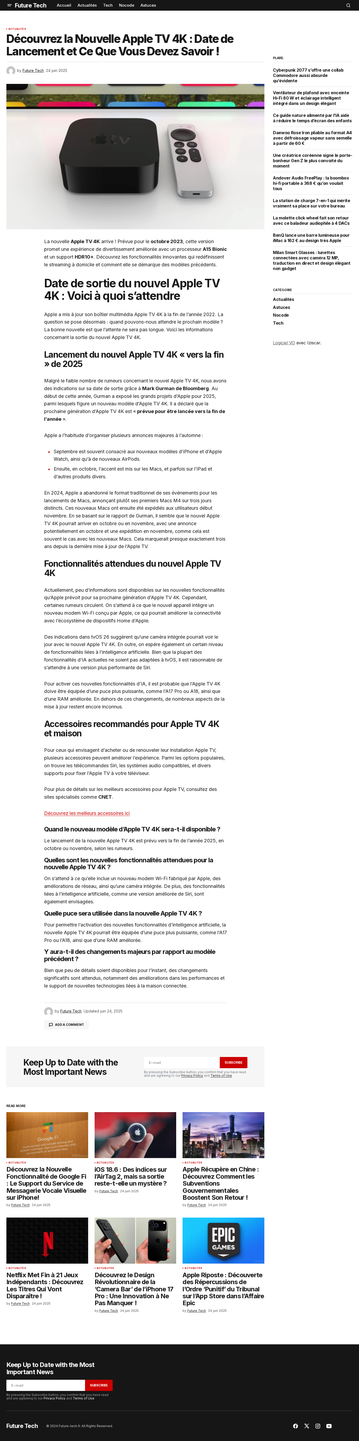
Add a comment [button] (69, 1025)
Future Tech (30, 5)
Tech (278, 323)
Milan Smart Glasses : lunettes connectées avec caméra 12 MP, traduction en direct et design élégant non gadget (311, 260)
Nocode (281, 315)
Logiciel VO (284, 342)
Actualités (17, 29)
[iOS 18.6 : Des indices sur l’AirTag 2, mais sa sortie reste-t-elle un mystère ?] (135, 1135)
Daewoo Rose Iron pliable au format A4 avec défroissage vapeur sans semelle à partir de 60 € (312, 138)
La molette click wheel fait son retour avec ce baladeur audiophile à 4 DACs (311, 220)
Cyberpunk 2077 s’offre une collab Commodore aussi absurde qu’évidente (308, 75)
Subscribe (234, 1062)
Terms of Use (221, 1075)
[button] (9, 5)
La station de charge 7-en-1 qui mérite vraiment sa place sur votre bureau (311, 203)
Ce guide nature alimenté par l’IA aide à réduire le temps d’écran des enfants (312, 118)
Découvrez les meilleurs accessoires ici (87, 813)
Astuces (281, 307)
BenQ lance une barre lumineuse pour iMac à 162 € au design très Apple (311, 237)
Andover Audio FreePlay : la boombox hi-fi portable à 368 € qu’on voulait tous (311, 183)
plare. (278, 58)
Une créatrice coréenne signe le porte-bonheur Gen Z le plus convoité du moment (312, 161)
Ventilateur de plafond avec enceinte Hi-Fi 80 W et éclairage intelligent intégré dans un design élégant (311, 98)
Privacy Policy (192, 1075)
